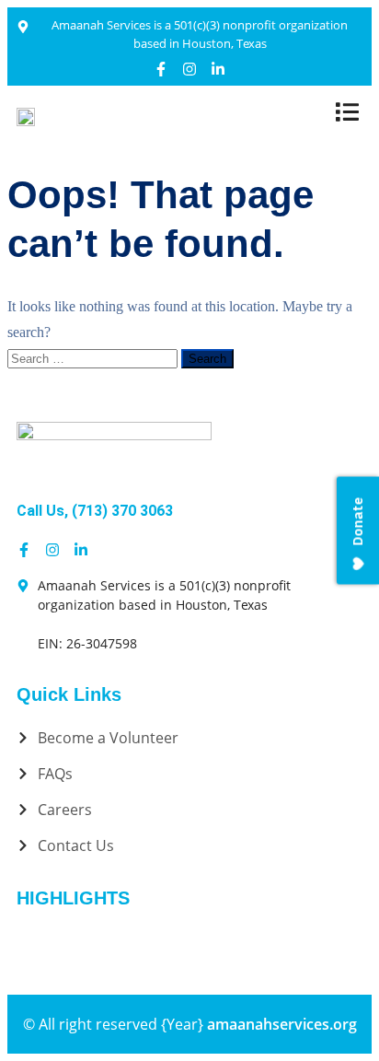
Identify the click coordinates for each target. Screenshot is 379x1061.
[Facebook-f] (161, 69)
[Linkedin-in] (218, 69)
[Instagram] (189, 69)
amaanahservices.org (282, 1024)
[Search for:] (94, 358)
